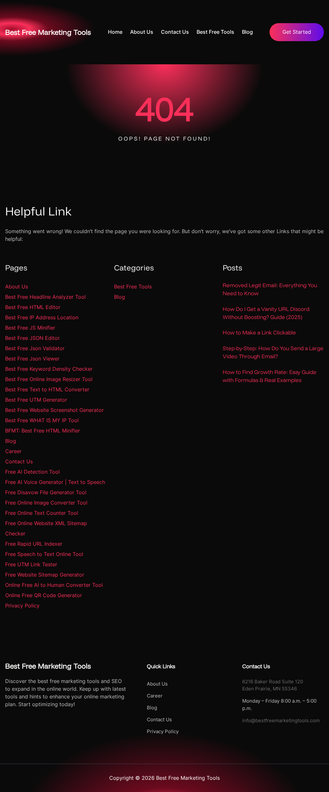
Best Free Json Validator (35, 348)
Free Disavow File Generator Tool (45, 492)
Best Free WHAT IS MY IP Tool (42, 420)
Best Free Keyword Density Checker (49, 369)
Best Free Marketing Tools (48, 32)
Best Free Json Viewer (32, 358)
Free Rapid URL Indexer (33, 544)
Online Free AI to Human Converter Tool (54, 585)
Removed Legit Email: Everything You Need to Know (270, 289)
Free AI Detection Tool (32, 472)
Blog (10, 441)
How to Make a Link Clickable (259, 332)
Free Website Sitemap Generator (44, 574)
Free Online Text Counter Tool (41, 513)
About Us (16, 286)
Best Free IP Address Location (41, 317)
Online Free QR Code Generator (43, 595)
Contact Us (19, 461)
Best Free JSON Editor (32, 338)
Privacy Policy (22, 605)
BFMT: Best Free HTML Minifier (42, 430)
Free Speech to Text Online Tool (44, 554)
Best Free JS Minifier (30, 327)
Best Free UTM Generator (36, 399)
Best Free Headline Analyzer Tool (45, 297)
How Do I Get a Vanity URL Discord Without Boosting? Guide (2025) (266, 312)
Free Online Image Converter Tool (46, 502)
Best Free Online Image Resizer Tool (49, 379)
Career (13, 451)
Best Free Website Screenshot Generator (54, 410)
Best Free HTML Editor (32, 307)
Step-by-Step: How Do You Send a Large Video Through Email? (273, 352)
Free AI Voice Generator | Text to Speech (55, 482)
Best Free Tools (133, 286)
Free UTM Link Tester (31, 564)
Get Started (296, 32)
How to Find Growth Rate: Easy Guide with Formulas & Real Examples (269, 376)
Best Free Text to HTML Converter (47, 389)
